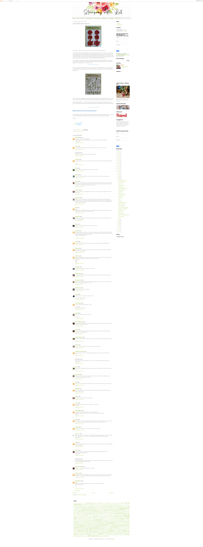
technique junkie (96, 533)
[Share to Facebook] (86, 129)
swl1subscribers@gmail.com (122, 54)
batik (82, 515)
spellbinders (80, 531)
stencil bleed (89, 532)
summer (82, 533)
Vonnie (76, 344)
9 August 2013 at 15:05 (79, 455)
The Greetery (103, 511)
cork (91, 517)
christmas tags (95, 516)
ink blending (88, 524)
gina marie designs (120, 522)
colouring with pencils (81, 517)
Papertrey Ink (75, 509)
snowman (128, 530)
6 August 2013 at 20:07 (79, 284)
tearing (92, 533)
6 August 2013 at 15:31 (79, 194)
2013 (118, 171)
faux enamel (80, 521)
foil (129, 521)
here (105, 61)
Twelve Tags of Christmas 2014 (121, 511)
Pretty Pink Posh (101, 509)
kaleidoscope (113, 524)
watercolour (109, 534)
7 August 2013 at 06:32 (79, 378)
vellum (74, 534)
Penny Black (84, 509)
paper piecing (93, 527)
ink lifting (92, 524)
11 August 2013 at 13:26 (79, 477)
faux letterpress (85, 521)
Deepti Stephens (78, 337)
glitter (74, 523)
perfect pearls (78, 529)
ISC (104, 507)
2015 (118, 168)
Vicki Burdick (78, 273)
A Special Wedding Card (122, 188)
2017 (118, 165)
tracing (128, 533)
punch (109, 529)
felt (109, 521)
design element (121, 517)
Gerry (76, 146)
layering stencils (125, 524)
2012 (118, 230)
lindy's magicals (79, 525)
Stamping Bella (112, 510)
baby (76, 515)
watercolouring (92, 536)
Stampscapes (118, 510)
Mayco (102, 508)
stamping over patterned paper (78, 532)
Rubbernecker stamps (113, 509)
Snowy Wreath (121, 185)
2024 (119, 154)
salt (93, 530)
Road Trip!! (120, 184)
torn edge (125, 533)
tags (89, 533)
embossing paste (99, 520)
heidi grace (128, 523)
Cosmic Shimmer (127, 504)
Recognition (111, 18)
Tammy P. (77, 473)
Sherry (76, 294)
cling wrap (121, 516)
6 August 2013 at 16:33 (79, 220)
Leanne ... (77, 433)
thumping (116, 533)
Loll (123, 65)
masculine (115, 525)
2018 (118, 163)
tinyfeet (77, 230)
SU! (126, 509)
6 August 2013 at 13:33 (79, 149)
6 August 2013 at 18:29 (79, 270)
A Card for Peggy (121, 205)
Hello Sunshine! (121, 216)
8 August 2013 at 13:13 (79, 407)
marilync (77, 388)
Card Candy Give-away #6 (123, 207)
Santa (129, 509)
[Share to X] (85, 129)
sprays (119, 531)
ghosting (110, 522)
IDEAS (103, 507)
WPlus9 (128, 512)
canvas (113, 515)
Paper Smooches (126, 508)
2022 (119, 157)
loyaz (76, 419)
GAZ (76, 442)
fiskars (120, 521)
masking (119, 525)
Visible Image (121, 512)
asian (74, 515)
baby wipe (79, 515)
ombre (77, 527)
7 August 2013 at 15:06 (79, 385)
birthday (85, 515)
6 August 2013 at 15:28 (79, 186)
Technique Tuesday (81, 511)
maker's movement (91, 525)
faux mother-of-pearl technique (94, 521)
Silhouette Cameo (84, 510)
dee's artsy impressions (114, 517)
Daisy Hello (120, 196)
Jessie (78, 18)
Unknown (77, 159)
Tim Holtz (114, 511)
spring (122, 531)
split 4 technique (100, 531)
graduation (90, 523)
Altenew (92, 503)
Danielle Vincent (78, 466)
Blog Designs (119, 24)
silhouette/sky (115, 530)
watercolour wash (79, 536)
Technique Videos (89, 18)
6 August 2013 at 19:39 (79, 276)
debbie (76, 241)
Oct (119, 176)
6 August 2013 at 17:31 (79, 244)
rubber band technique (81, 530)
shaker (103, 530)
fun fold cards (80, 522)
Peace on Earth (121, 190)
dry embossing (121, 518)
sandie (76, 329)
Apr (119, 223)
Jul (119, 218)
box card (106, 515)
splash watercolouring (88, 531)
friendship (75, 522)
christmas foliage (82, 516)
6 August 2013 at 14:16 (79, 155)
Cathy (76, 168)
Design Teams (104, 18)
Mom (104, 508)
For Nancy (120, 201)
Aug (119, 179)
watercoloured (85, 536)
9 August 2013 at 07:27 (79, 430)
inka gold (99, 524)
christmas (81, 131)
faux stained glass (105, 521)
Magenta (93, 508)
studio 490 (79, 533)
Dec (119, 173)
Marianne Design (98, 508)
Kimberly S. (77, 197)
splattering (94, 531)
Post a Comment (77, 490)
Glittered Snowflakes (122, 202)
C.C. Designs (121, 503)
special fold (75, 531)
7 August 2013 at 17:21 (79, 399)
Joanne (76, 313)
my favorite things (97, 526)
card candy (77, 131)
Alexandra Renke (83, 503)
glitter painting (78, 523)
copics (86, 517)
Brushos (108, 503)
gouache (86, 523)
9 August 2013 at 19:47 (79, 469)
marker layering (104, 525)
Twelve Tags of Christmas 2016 (87, 512)
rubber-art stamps (89, 530)
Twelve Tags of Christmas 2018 (109, 512)
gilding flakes (114, 522)
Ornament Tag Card (122, 194)
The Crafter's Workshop (96, 511)
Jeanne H (77, 190)
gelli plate (92, 522)
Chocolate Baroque (102, 504)
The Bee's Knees (88, 511)
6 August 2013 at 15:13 (79, 177)
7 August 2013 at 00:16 (79, 318)
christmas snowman (88, 516)
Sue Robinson (78, 480)
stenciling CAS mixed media (114, 532)
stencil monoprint (101, 532)
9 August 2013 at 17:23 (79, 463)
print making (101, 529)
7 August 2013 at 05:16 (79, 355)
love (83, 525)
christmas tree (100, 516)
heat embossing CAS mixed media (120, 523)
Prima (106, 509)
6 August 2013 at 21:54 (79, 309)
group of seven (103, 523)
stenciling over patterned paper (124, 532)
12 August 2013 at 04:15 (79, 488)
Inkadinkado (111, 507)
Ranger (108, 509)
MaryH (76, 181)
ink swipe (95, 524)
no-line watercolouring (113, 526)
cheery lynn (121, 515)
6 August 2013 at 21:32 (79, 299)
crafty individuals (99, 517)
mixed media (81, 526)
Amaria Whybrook (79, 321)
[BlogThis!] (84, 129)
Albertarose (77, 137)
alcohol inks (117, 513)
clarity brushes (105, 516)
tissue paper (120, 533)
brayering (110, 515)
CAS (125, 503)
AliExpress (88, 503)
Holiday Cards (120, 193)
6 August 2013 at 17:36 (79, 252)
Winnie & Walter (89, 513)
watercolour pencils (114, 534)
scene (98, 530)
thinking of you (111, 533)
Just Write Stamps (82, 508)
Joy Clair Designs (76, 508)
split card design (106, 531)
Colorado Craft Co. (116, 504)
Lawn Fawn (90, 508)
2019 (118, 162)
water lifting (99, 534)
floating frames (125, 521)
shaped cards (107, 530)
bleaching (95, 515)
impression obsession (81, 524)
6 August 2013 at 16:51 (79, 227)
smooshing (123, 530)
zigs (108, 536)
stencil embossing (94, 532)
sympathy (86, 533)
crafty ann (94, 517)
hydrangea (75, 524)
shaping (111, 530)
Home (74, 18)
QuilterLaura (78, 287)
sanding (95, 530)
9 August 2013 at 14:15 (79, 446)
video (77, 534)
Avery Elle (100, 503)
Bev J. (76, 366)
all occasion (123, 513)
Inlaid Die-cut (119, 507)
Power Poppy (96, 509)
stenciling (107, 532)
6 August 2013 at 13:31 (79, 142)
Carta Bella (92, 504)
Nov (119, 174)
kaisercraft (109, 524)
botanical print (102, 515)
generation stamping (99, 522)
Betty (76, 224)
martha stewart (110, 525)
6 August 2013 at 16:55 (79, 238)
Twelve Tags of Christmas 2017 (98, 512)
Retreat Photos (118, 18)
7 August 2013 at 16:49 (79, 392)
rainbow (115, 529)
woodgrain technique (103, 536)
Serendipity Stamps (77, 510)
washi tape (89, 534)
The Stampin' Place (109, 511)
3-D (74, 503)
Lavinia (86, 508)
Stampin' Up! (106, 510)
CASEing (83, 504)
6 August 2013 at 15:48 (79, 204)
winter (98, 536)
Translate (125, 31)
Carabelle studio (87, 504)
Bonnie (76, 396)
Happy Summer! (121, 213)
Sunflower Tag (121, 210)
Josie (76, 382)
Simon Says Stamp (92, 510)
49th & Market (77, 503)
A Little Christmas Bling (122, 208)
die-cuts (125, 517)
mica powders (75, 526)
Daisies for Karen (121, 204)
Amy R (96, 503)
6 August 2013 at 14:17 (79, 164)
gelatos (90, 522)
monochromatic (88, 526)
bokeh (99, 515)
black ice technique (90, 515)
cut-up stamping (107, 517)
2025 (119, 152)
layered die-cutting (119, 524)
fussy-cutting (85, 522)
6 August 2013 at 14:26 (79, 171)
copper (89, 517)
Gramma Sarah (78, 280)
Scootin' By (120, 191)
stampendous (126, 531)
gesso (104, 522)
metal (129, 525)
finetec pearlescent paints (114, 521)
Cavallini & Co (96, 504)
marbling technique (98, 525)
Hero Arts (92, 507)
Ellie (76, 207)
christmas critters (76, 516)
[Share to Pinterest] (87, 129)
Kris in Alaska (78, 303)
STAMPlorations (122, 509)
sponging (111, 531)
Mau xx (76, 450)
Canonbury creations (79, 351)
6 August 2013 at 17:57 (79, 263)
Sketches (82, 18)
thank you (101, 533)
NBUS (106, 508)
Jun (119, 220)
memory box (124, 525)
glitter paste (83, 523)
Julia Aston (77, 374)
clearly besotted (116, 516)
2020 (119, 160)
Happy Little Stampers (80, 507)
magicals (86, 525)
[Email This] (83, 129)
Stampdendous (100, 510)
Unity (118, 512)
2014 (118, 170)
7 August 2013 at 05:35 (79, 363)
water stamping (104, 534)
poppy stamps (89, 529)
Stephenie (77, 216)
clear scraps (111, 516)
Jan (119, 228)
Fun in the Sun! (121, 182)
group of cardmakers (96, 523)
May (119, 221)
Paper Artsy (120, 508)
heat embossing (110, 523)
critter (103, 517)
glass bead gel (127, 522)
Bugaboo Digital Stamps (114, 503)
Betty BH (77, 427)
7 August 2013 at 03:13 (79, 333)
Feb (119, 226)
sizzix (119, 530)
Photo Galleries (97, 18)
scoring (101, 530)
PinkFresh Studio (91, 509)
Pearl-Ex (80, 509)
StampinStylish (78, 410)
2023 (119, 155)
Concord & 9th (121, 504)
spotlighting (116, 531)
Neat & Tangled (110, 508)
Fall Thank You (121, 187)
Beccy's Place (104, 503)
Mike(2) (76, 174)
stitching (75, 533)
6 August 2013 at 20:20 (79, 290)
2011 (118, 231)
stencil (85, 532)
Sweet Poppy (124, 510)
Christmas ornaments (109, 504)
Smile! (119, 199)
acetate (93, 513)
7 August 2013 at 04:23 (79, 341)
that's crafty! (106, 533)
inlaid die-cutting (104, 524)
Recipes (118, 23)
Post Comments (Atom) (82, 494)
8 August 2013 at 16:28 (79, 423)
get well (106, 522)
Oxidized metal (115, 508)
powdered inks (95, 529)
